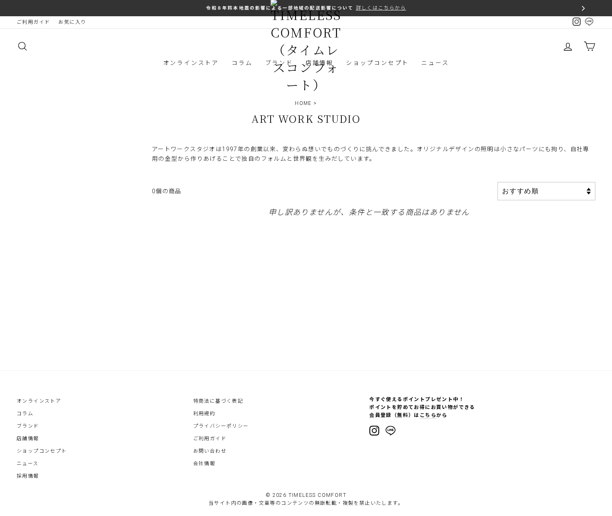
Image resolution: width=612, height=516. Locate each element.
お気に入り (72, 22)
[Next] (583, 8)
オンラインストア (191, 63)
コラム (241, 63)
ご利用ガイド (33, 22)
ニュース (435, 63)
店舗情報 (28, 438)
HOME (303, 103)
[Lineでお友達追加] (391, 432)
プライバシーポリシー (221, 426)
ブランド (28, 426)
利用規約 (204, 413)
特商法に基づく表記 (218, 401)
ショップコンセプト (377, 63)
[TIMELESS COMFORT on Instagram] (374, 431)
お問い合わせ (209, 451)
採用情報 (28, 476)
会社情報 (204, 463)
